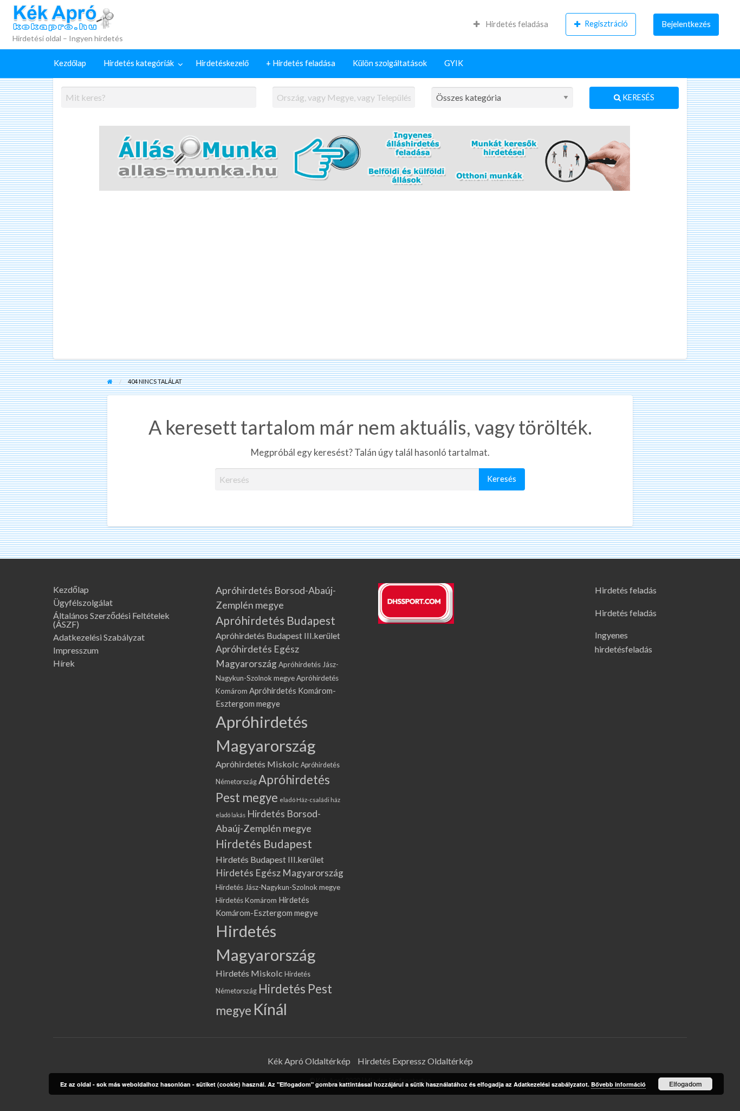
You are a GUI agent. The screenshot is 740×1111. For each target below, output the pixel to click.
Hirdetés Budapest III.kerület (270, 859)
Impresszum (76, 650)
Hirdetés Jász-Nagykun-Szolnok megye (278, 887)
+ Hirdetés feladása (300, 63)
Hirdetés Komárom (246, 900)
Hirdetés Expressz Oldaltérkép (415, 1061)
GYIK (453, 63)
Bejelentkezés (686, 24)
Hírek (64, 663)
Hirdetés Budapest (264, 844)
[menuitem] (511, 24)
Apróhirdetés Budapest (275, 620)
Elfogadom (685, 1084)
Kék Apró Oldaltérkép (309, 1061)
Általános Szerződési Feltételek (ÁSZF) (111, 620)
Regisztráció (606, 23)
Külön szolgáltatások (390, 63)
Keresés (637, 97)
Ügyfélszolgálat (83, 602)
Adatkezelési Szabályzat (99, 637)
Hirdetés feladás (626, 590)
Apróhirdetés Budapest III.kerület (278, 635)
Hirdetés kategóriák (138, 63)
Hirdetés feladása (516, 24)
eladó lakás (230, 814)
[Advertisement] (370, 277)
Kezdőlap (70, 63)
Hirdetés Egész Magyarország (279, 873)
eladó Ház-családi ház (310, 799)
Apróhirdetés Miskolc (257, 764)
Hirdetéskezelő (222, 63)
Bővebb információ (618, 1084)
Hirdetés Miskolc (249, 973)
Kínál (270, 1009)
